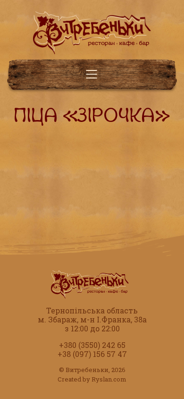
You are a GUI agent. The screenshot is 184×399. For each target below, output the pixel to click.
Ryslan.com (109, 379)
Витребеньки (87, 369)
